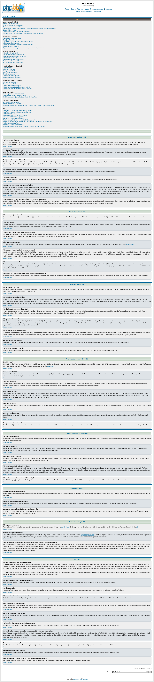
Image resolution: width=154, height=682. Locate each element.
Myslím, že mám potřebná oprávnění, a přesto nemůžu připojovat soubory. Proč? (27, 121)
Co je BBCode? (7, 68)
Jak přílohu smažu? (9, 113)
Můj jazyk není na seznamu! (11, 43)
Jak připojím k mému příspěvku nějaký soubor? (17, 110)
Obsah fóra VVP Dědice (9, 16)
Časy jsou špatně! (8, 40)
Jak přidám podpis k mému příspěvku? (14, 56)
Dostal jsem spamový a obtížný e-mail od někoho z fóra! (20, 97)
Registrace (109, 9)
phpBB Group (130, 244)
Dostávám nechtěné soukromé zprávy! (14, 95)
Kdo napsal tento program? (11, 102)
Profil (78, 11)
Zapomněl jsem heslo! (9, 30)
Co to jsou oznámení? (9, 74)
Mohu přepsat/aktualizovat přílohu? (13, 117)
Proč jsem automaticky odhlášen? (13, 27)
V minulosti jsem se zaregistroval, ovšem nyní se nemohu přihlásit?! (23, 33)
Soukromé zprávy (88, 11)
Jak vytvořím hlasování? (10, 58)
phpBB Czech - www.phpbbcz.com (80, 679)
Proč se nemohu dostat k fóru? (12, 61)
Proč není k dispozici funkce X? (12, 104)
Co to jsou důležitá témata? (11, 75)
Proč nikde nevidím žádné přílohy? (13, 125)
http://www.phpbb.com (87, 535)
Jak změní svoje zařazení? (11, 46)
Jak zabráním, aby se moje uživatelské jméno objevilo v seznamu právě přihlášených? (29, 28)
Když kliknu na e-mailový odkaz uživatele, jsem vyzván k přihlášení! (23, 48)
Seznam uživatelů (84, 9)
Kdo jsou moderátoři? (9, 84)
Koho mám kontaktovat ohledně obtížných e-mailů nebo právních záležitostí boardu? (28, 105)
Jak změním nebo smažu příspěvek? (14, 54)
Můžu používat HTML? (10, 69)
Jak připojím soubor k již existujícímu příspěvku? (17, 112)
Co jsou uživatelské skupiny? (12, 85)
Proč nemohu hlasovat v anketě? (13, 62)
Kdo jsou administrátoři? (10, 82)
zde (137, 527)
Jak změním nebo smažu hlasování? (14, 59)
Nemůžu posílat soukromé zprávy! (13, 94)
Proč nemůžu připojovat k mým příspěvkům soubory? (19, 120)
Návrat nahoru (7, 146)
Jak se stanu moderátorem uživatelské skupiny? (17, 88)
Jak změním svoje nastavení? (12, 38)
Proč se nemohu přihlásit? (11, 24)
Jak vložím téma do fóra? (10, 53)
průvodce (50, 366)
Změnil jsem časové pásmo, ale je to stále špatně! (18, 41)
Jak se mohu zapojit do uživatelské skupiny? (16, 87)
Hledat (74, 9)
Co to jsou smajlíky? (9, 71)
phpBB (73, 678)
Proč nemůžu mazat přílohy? (11, 123)
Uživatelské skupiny (97, 9)
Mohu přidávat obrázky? (10, 72)
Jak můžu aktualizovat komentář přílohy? (15, 115)
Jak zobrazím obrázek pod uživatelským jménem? (18, 45)
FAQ (68, 9)
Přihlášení (98, 11)
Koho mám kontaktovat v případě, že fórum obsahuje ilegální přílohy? (24, 126)
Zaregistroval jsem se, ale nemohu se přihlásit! (17, 31)
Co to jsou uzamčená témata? (12, 77)
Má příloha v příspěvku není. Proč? (13, 118)
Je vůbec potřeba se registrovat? (13, 25)
